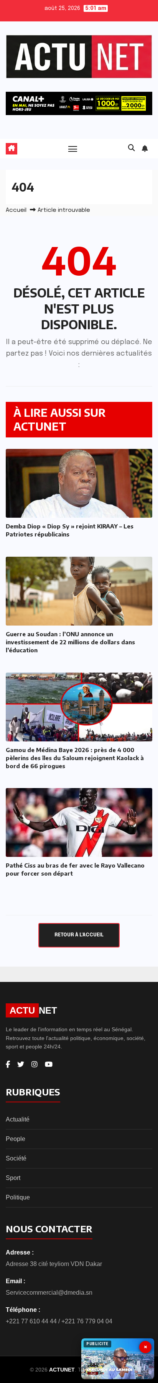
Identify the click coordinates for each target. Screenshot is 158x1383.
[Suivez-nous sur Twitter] (20, 1064)
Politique (18, 1197)
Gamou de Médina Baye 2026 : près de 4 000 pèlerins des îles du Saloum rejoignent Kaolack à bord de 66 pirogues (75, 757)
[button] (131, 148)
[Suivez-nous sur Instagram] (34, 1064)
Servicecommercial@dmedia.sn (49, 1292)
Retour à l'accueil (79, 935)
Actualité (18, 1119)
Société (16, 1158)
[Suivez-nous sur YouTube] (49, 1064)
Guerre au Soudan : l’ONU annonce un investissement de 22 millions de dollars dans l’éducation (70, 642)
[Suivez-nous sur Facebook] (8, 1064)
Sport (13, 1178)
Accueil (16, 210)
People (15, 1139)
